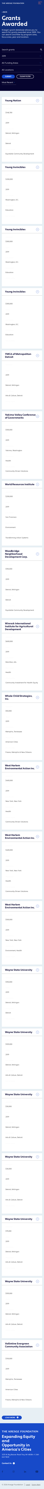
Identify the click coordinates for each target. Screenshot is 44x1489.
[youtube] (37, 1472)
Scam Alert (36, 1485)
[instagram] (14, 1472)
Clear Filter (25, 76)
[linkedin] (25, 1472)
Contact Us (7, 1463)
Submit (8, 76)
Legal (28, 1485)
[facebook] (2, 1472)
